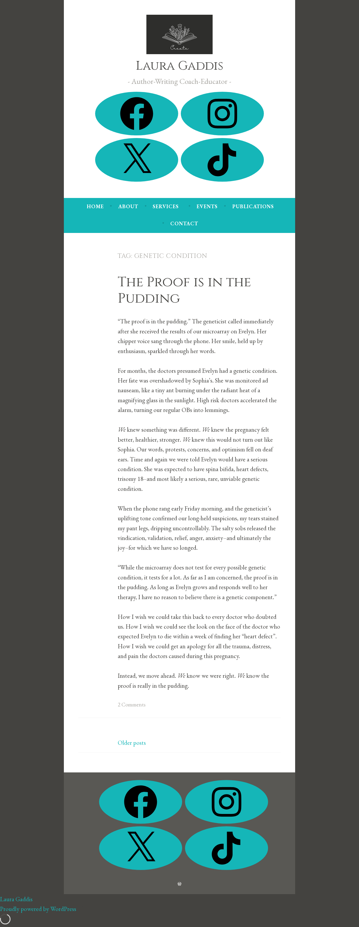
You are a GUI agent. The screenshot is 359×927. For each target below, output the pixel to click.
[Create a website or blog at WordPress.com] (179, 883)
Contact (184, 223)
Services (166, 206)
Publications (253, 206)
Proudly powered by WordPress (38, 909)
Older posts (132, 742)
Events (207, 206)
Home (95, 206)
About (128, 206)
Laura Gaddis (179, 66)
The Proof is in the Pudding (184, 290)
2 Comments (132, 704)
